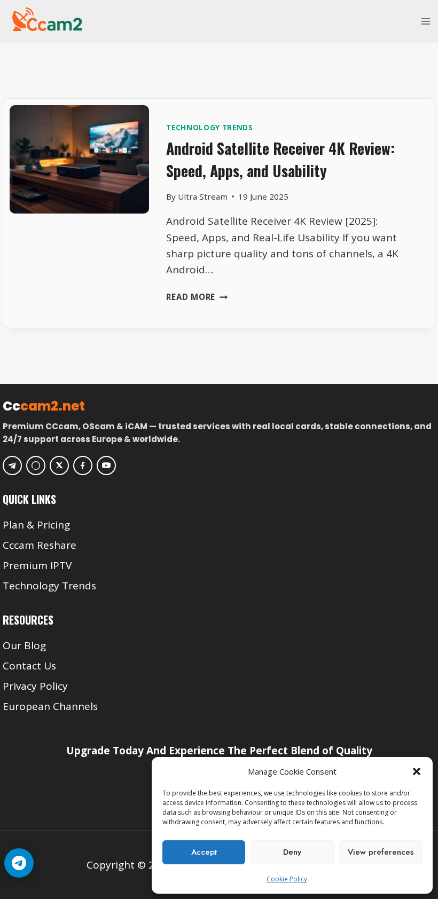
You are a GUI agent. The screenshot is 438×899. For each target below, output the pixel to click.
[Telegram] (12, 465)
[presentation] (79, 175)
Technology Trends (209, 127)
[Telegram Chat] (19, 863)
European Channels (50, 706)
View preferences (380, 852)
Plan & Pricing (36, 525)
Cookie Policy (287, 879)
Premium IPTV (37, 565)
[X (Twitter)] (59, 465)
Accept (204, 852)
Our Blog (24, 645)
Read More (197, 296)
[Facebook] (82, 465)
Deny (292, 852)
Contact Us (29, 666)
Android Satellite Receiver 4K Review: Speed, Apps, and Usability (280, 159)
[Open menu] (425, 21)
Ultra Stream (203, 196)
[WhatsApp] (35, 465)
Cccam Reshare (39, 545)
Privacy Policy (35, 686)
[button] (416, 771)
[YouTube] (106, 465)
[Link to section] (220, 508)
